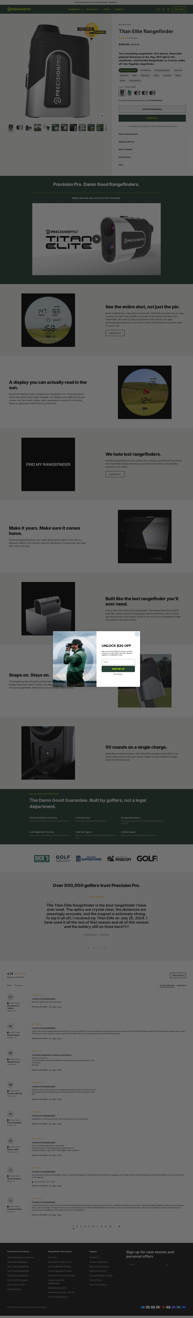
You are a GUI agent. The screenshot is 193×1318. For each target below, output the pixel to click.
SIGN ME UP (118, 669)
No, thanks (118, 674)
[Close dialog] (137, 634)
